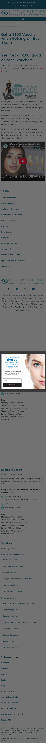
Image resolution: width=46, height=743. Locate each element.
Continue (12, 385)
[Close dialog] (42, 356)
